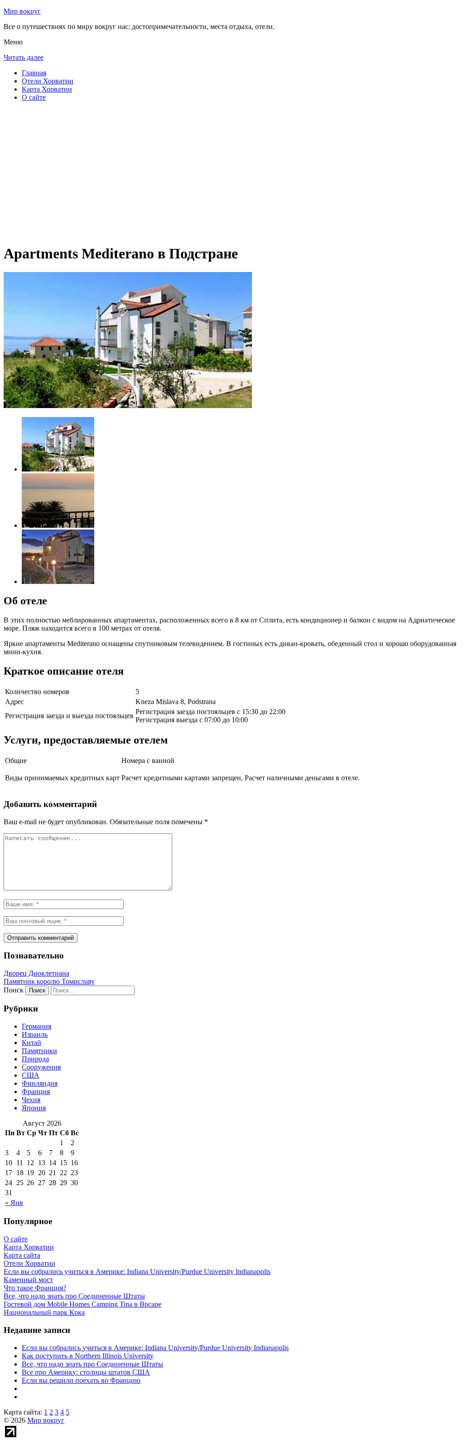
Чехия (31, 1100)
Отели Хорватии (47, 81)
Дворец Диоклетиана (36, 973)
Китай (31, 1042)
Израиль (35, 1034)
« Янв (14, 1202)
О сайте (34, 97)
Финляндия (40, 1083)
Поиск (14, 990)
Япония (34, 1108)
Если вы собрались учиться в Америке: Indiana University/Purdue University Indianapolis (155, 1348)
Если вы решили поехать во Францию (81, 1380)
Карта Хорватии (47, 89)
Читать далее (24, 57)
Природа (35, 1059)
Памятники (39, 1051)
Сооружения (41, 1067)
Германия (36, 1026)
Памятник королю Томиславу (49, 981)
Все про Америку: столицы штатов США (86, 1372)
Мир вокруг (22, 11)
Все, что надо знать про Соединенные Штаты (92, 1364)
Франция (36, 1091)
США (30, 1075)
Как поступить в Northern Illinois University (88, 1356)
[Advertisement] (232, 172)
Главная (34, 73)
